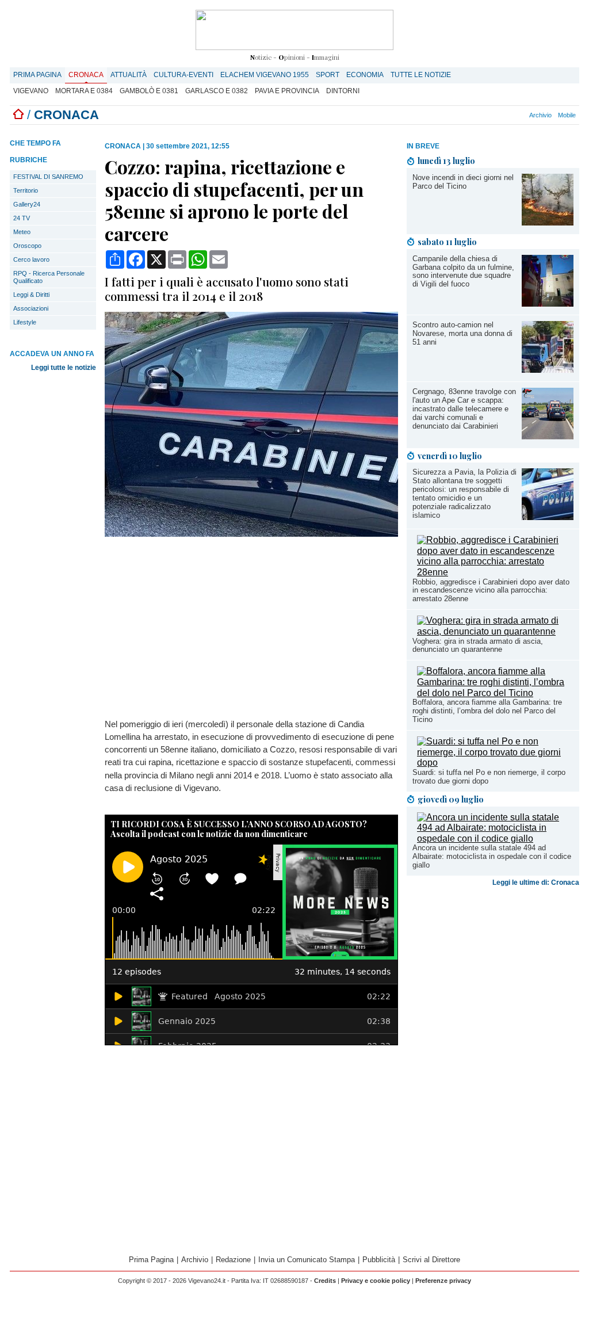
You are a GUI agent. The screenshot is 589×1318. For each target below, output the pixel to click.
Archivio (540, 115)
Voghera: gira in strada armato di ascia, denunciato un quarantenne (477, 645)
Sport (327, 75)
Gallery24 (26, 204)
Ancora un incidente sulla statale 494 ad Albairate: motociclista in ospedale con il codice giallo (491, 856)
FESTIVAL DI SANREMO (48, 176)
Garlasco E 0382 (216, 91)
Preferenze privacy (443, 1280)
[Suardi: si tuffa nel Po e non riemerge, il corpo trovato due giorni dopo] (495, 762)
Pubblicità (378, 1259)
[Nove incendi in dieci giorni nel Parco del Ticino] (547, 222)
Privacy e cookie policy (375, 1280)
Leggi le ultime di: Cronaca (535, 882)
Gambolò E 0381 (149, 91)
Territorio (25, 190)
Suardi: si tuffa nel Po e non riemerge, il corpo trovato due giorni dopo (488, 776)
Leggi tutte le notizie (63, 368)
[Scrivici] (522, 115)
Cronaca (86, 75)
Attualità (128, 75)
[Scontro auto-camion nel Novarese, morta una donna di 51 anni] (547, 370)
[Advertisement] (493, 981)
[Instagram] (497, 115)
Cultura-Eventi (183, 75)
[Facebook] (490, 115)
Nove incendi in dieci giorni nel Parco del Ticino (463, 181)
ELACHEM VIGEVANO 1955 (264, 75)
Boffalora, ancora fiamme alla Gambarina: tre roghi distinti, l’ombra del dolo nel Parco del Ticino (487, 711)
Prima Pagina (37, 75)
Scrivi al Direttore (431, 1259)
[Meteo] (516, 115)
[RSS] (509, 115)
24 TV (21, 218)
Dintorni (342, 91)
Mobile (567, 115)
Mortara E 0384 (84, 91)
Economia (365, 75)
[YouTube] (503, 115)
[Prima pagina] (18, 115)
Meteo (21, 231)
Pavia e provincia (287, 91)
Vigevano (30, 91)
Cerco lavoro (31, 259)
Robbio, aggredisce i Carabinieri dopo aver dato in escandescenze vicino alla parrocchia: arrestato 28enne (490, 590)
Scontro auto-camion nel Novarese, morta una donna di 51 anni (462, 333)
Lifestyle (24, 322)
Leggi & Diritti (31, 294)
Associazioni (30, 308)
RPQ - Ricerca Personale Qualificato (49, 277)
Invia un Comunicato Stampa (306, 1259)
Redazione (233, 1259)
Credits (325, 1280)
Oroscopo (27, 245)
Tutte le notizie (421, 75)
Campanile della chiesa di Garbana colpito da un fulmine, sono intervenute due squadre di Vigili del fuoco (463, 271)
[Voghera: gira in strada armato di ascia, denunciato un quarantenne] (495, 631)
